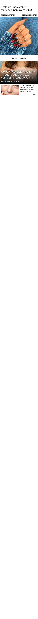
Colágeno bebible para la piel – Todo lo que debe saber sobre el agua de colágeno (18, 74)
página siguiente (29, 15)
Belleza (3, 81)
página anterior (8, 15)
